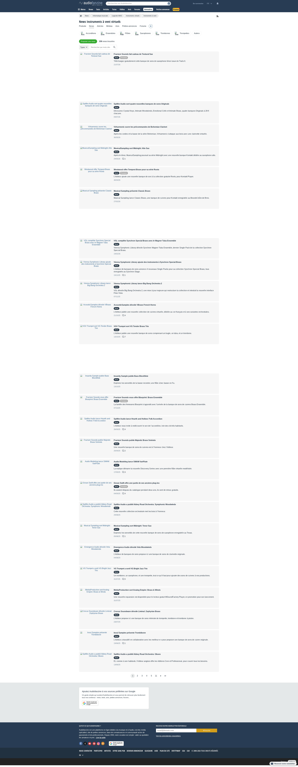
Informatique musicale (100, 16)
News (87, 16)
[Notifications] (217, 3)
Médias (109, 26)
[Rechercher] (114, 47)
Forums (143, 26)
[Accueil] (81, 16)
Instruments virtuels (132, 16)
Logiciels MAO (117, 16)
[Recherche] (169, 3)
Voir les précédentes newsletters (168, 736)
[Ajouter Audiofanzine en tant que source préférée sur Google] (90, 703)
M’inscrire (206, 730)
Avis (117, 26)
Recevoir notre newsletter (284, 764)
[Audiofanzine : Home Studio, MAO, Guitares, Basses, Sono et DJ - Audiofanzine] (90, 3)
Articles (100, 26)
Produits (82, 26)
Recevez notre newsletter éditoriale (171, 726)
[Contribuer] (151, 26)
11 (156, 676)
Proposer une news (88, 41)
